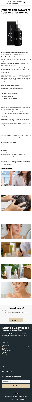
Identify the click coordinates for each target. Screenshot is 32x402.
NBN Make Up (22, 84)
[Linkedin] (18, 393)
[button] (24, 2)
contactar (4, 164)
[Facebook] (16, 393)
